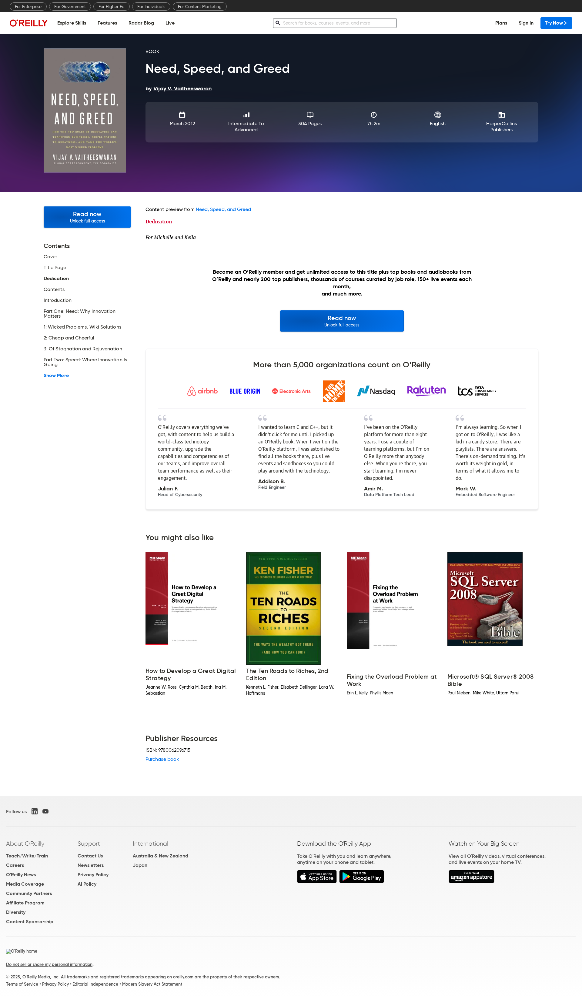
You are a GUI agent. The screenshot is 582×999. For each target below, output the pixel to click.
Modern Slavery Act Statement (152, 984)
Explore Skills (71, 23)
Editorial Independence (95, 984)
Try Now (554, 23)
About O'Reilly (25, 843)
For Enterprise (28, 6)
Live (170, 23)
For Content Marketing (200, 6)
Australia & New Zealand (160, 856)
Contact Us (90, 856)
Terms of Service (22, 984)
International (150, 843)
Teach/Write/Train (27, 856)
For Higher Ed (112, 6)
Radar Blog (141, 23)
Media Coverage (25, 884)
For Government (70, 6)
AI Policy (87, 884)
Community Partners (29, 893)
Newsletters (91, 865)
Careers (15, 865)
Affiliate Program (25, 903)
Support (89, 843)
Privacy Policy (93, 874)
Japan (140, 865)
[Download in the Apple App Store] (317, 881)
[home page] (29, 23)
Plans (501, 23)
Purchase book (162, 759)
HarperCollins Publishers (501, 126)
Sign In (526, 23)
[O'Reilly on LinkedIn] (35, 811)
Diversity (15, 912)
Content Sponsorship (29, 921)
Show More (56, 375)
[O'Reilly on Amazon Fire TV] (471, 881)
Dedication (159, 221)
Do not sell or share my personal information (49, 964)
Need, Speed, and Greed (223, 209)
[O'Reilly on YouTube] (45, 811)
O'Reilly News (21, 874)
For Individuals (151, 6)
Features (107, 23)
